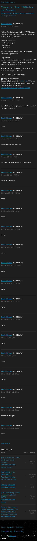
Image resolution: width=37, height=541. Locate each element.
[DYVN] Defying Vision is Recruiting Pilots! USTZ (10, 495)
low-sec (3, 16)
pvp (7, 16)
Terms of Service (6, 531)
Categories (10, 527)
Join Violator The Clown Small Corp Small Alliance (10, 460)
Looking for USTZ (8, 485)
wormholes (12, 16)
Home (3, 527)
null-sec (9, 467)
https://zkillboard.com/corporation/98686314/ (15, 88)
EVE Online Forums (7, 2)
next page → (5, 444)
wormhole (10, 479)
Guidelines (19, 527)
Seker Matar (24, 81)
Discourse (12, 536)
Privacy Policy (19, 531)
